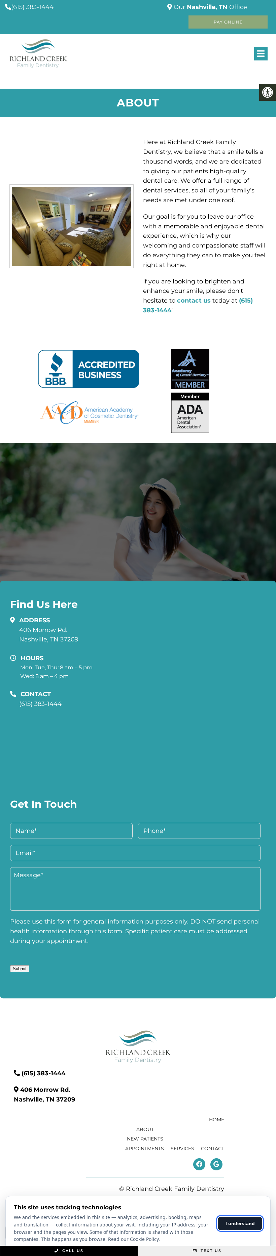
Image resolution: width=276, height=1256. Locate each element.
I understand (240, 1223)
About (145, 1129)
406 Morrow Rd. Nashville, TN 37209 (48, 634)
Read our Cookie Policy (133, 1239)
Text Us (210, 1250)
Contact (212, 1149)
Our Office (209, 7)
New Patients (145, 1139)
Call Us (72, 1250)
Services (182, 1149)
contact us (194, 300)
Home (216, 1120)
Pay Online (228, 22)
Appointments (144, 1149)
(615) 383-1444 (32, 7)
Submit (20, 968)
